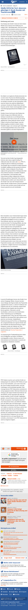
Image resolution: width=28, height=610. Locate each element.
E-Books (4, 475)
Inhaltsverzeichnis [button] (10, 18)
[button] (26, 1)
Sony (19, 162)
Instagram (23, 591)
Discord (11, 589)
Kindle (10, 475)
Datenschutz (19, 605)
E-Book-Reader (18, 473)
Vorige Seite (2, 449)
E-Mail (18, 478)
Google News (14, 591)
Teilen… (14, 470)
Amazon (9, 473)
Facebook (5, 591)
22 (9, 514)
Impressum (3, 603)
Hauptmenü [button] (2, 2)
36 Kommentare (14, 466)
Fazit (20, 449)
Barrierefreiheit (12, 605)
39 (9, 504)
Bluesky (18, 589)
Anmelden (22, 1)
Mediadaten (13, 603)
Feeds (4, 589)
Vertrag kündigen (4, 605)
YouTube (17, 594)
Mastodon (5, 594)
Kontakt (8, 603)
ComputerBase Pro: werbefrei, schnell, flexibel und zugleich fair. (13, 490)
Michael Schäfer (12, 479)
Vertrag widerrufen (21, 603)
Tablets (15, 6)
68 (9, 524)
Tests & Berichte (7, 6)
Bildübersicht (5, 486)
